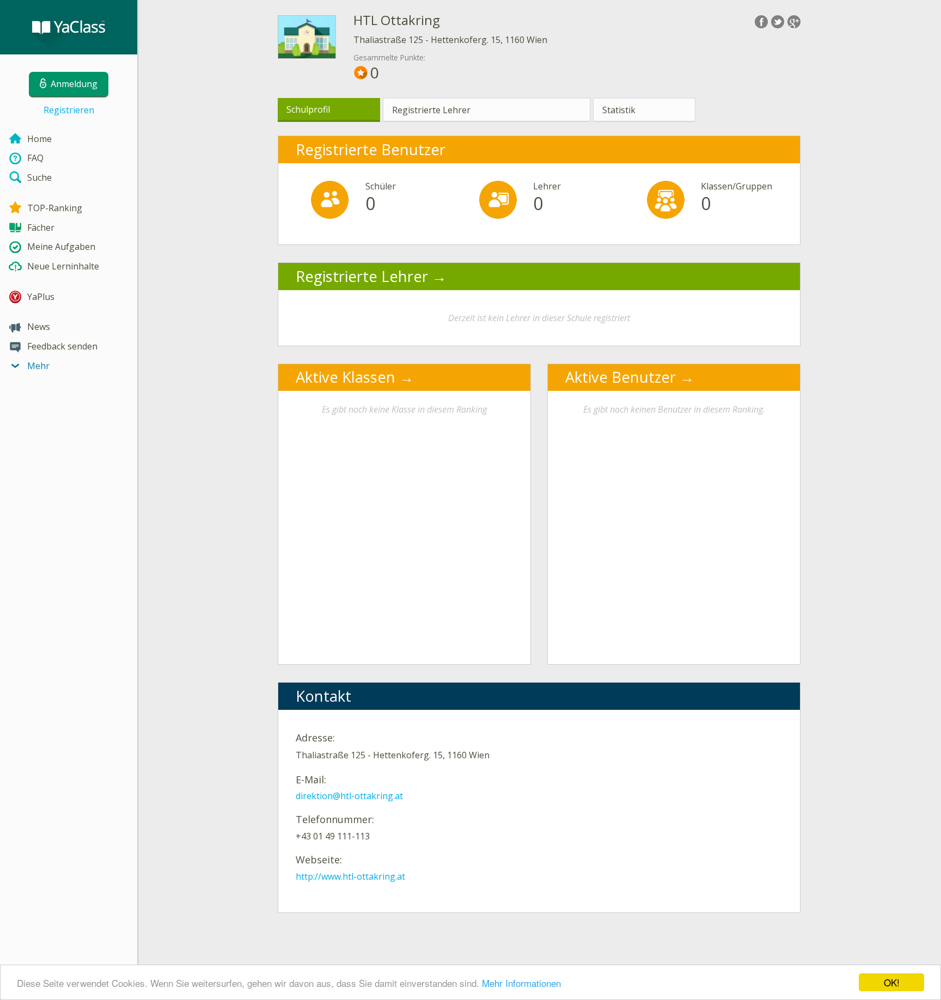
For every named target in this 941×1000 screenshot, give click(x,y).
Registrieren (69, 110)
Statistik (619, 110)
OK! (892, 982)
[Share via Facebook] (761, 21)
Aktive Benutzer (620, 377)
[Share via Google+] (794, 21)
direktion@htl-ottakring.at (349, 796)
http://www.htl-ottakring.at (350, 876)
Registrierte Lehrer (431, 110)
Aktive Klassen (345, 377)
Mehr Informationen (521, 983)
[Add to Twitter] (777, 21)
